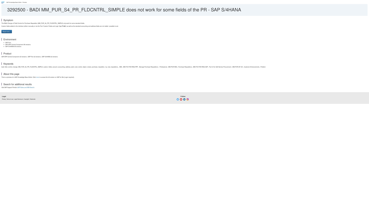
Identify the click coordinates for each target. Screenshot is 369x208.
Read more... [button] (7, 32)
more (37, 77)
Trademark (32, 99)
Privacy (4, 99)
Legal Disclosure (18, 99)
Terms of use (10, 99)
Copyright (26, 99)
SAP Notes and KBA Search (25, 87)
